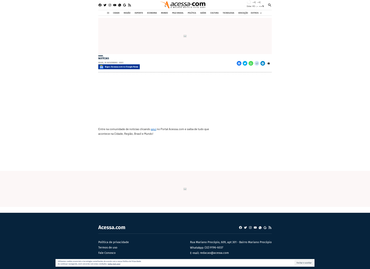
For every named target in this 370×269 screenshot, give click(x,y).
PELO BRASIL (178, 13)
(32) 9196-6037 (214, 247)
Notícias (103, 58)
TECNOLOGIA (228, 13)
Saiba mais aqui (114, 264)
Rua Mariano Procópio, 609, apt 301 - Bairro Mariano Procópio (231, 242)
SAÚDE (203, 13)
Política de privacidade (113, 242)
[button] (239, 63)
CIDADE (116, 13)
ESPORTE (139, 13)
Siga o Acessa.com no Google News (121, 66)
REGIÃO (127, 13)
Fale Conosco (107, 253)
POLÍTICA (192, 13)
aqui (153, 129)
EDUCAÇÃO (243, 13)
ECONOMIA (152, 13)
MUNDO (164, 13)
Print (268, 63)
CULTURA (214, 13)
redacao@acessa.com (214, 253)
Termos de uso (107, 247)
